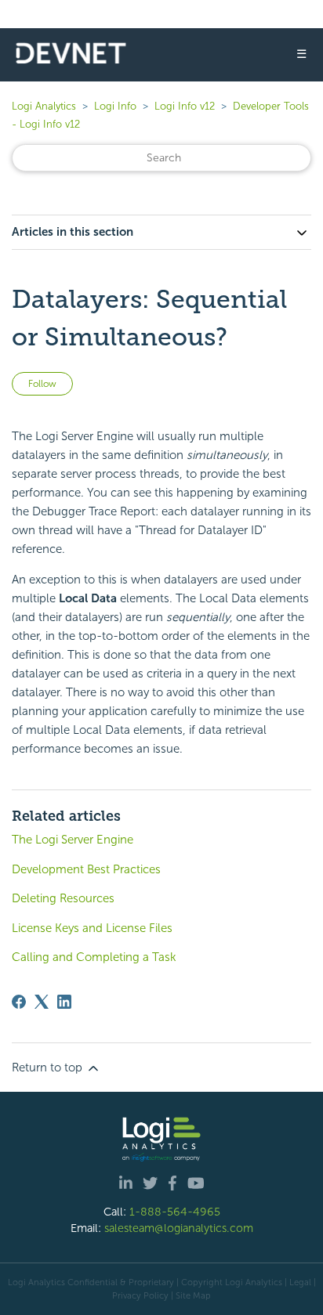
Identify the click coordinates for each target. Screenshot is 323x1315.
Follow (42, 383)
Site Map (193, 1295)
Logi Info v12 (184, 106)
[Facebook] (19, 1002)
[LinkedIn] (64, 1002)
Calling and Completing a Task (94, 957)
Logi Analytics (44, 106)
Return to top (48, 1067)
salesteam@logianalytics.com (178, 1228)
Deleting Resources (63, 898)
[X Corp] (41, 1002)
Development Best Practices (86, 869)
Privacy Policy (140, 1295)
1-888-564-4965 (174, 1212)
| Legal (298, 1282)
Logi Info (115, 106)
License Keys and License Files (92, 928)
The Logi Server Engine (72, 840)
